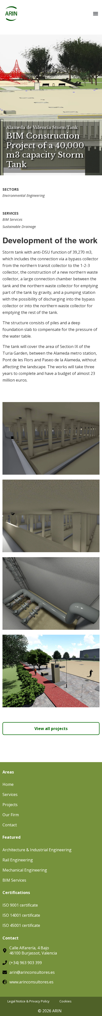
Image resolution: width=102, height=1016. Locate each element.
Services (10, 794)
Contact (9, 825)
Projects (10, 804)
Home (8, 784)
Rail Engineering (17, 860)
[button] (95, 14)
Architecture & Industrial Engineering (37, 850)
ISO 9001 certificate (20, 905)
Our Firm (10, 814)
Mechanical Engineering (24, 870)
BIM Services (12, 219)
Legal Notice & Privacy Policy (28, 1001)
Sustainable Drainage (19, 226)
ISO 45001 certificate (21, 925)
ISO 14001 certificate (21, 915)
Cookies (65, 1001)
